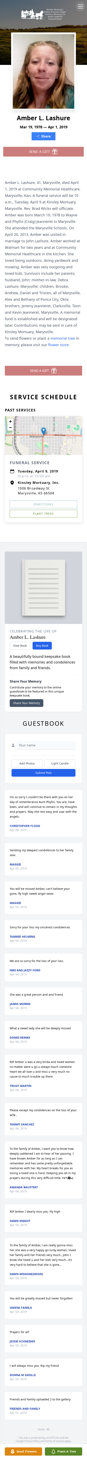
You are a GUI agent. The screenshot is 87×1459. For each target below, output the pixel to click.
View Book (20, 645)
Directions (43, 504)
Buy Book (42, 645)
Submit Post (43, 773)
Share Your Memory (26, 703)
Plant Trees (43, 513)
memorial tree (62, 338)
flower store (58, 344)
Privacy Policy (32, 1441)
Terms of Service (54, 1441)
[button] (43, 431)
